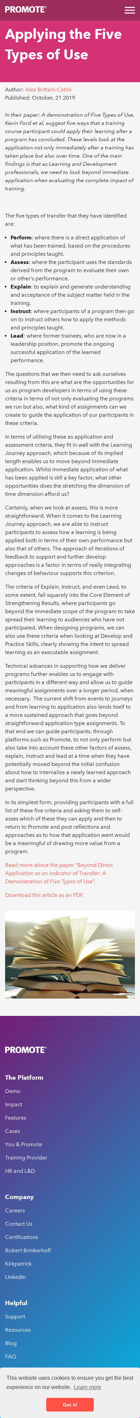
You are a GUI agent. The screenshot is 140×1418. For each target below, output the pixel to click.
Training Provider (26, 1157)
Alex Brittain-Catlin (48, 89)
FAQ (10, 1356)
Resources (18, 1330)
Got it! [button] (70, 1404)
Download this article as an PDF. (44, 895)
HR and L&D (20, 1171)
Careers (15, 1210)
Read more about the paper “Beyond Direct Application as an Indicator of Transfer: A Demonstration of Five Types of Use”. (59, 873)
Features (15, 1117)
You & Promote (23, 1144)
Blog (11, 1343)
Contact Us (18, 1224)
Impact (13, 1104)
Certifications (21, 1237)
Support (15, 1316)
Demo (12, 1091)
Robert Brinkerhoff (28, 1250)
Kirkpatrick (18, 1263)
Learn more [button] (87, 1387)
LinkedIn (15, 1277)
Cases (12, 1131)
